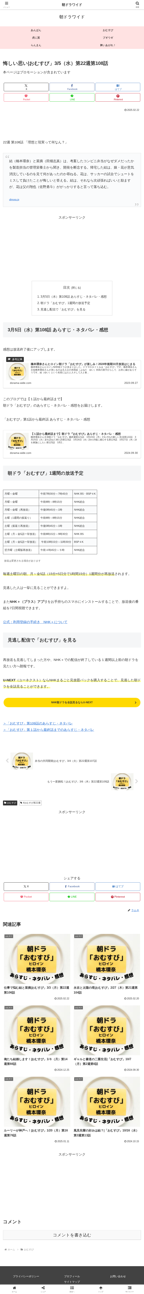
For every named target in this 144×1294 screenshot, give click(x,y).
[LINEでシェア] (120, 1087)
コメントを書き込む (72, 1235)
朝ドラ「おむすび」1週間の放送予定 (65, 303)
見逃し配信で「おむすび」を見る (63, 309)
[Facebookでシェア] (23, 1087)
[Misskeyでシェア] (120, 1077)
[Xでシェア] (23, 1077)
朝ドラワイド (72, 5)
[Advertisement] (72, 123)
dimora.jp (14, 199)
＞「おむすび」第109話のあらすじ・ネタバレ (38, 723)
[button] (133, 796)
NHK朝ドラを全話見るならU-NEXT (72, 702)
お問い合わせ (118, 1276)
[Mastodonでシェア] (56, 1077)
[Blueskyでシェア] (88, 1077)
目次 (66, 287)
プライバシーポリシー (26, 1276)
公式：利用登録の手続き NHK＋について (35, 622)
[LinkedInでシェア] (72, 1097)
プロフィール (72, 1276)
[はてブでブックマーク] (56, 1087)
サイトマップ (72, 1281)
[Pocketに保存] (88, 1087)
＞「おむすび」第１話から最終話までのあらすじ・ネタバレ (48, 730)
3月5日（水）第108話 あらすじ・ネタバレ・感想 (73, 296)
